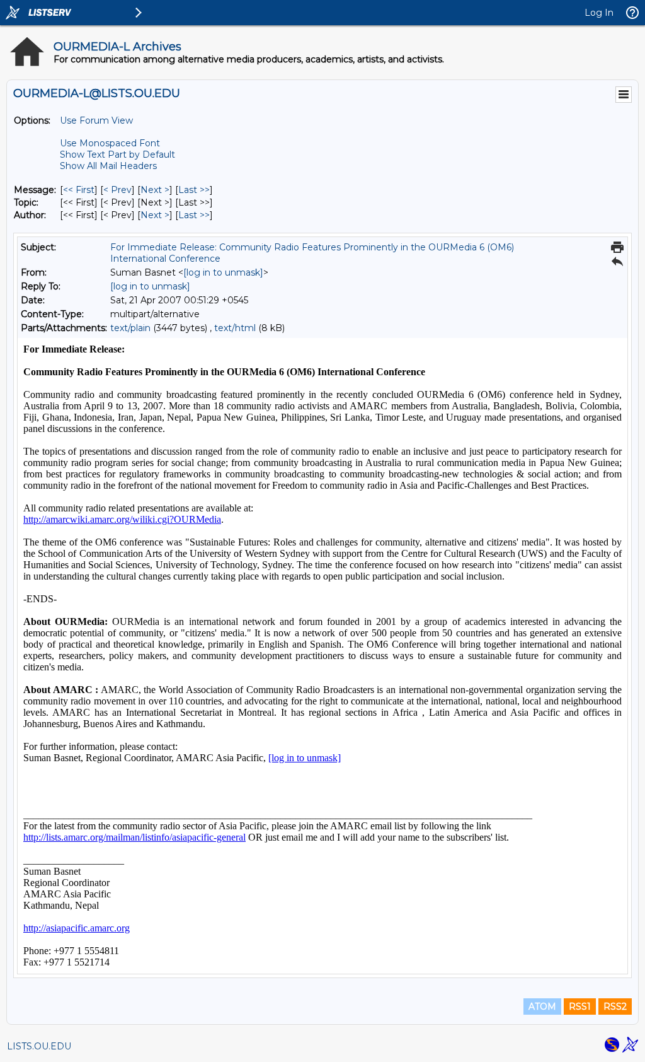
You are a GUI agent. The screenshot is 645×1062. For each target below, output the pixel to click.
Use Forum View (96, 120)
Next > (154, 189)
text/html (235, 328)
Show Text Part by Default (117, 154)
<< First (78, 189)
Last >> (194, 189)
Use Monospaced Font (110, 143)
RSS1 (580, 1006)
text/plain (130, 328)
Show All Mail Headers (108, 166)
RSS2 (615, 1006)
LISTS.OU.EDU (39, 1046)
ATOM (542, 1006)
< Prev (117, 189)
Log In (599, 12)
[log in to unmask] (223, 272)
